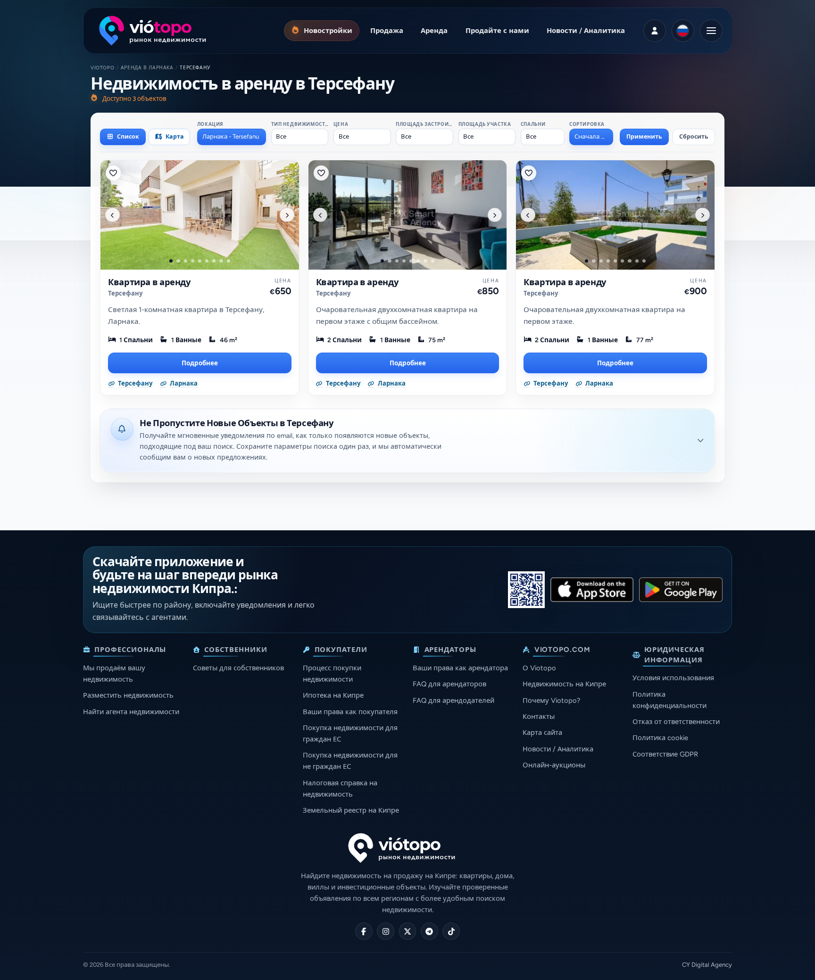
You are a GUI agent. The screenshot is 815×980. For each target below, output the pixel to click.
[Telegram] (429, 931)
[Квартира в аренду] (199, 215)
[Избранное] (113, 173)
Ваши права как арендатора (460, 668)
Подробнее (200, 363)
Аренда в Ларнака (147, 68)
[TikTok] (451, 931)
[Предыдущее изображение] (112, 215)
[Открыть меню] (711, 30)
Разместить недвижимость (128, 695)
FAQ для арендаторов (449, 684)
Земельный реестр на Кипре (351, 810)
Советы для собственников (238, 668)
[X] (407, 931)
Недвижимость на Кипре (564, 684)
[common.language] (683, 30)
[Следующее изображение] (287, 215)
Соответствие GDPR (665, 754)
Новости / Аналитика (558, 749)
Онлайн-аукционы (554, 765)
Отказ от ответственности (676, 721)
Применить (644, 136)
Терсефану (125, 293)
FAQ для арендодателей (453, 700)
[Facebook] (364, 931)
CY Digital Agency (707, 964)
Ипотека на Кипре (333, 695)
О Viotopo (539, 668)
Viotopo (102, 68)
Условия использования (673, 678)
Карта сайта (542, 732)
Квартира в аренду (149, 282)
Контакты (539, 716)
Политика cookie (660, 737)
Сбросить (693, 136)
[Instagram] (385, 931)
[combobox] (231, 137)
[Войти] (654, 30)
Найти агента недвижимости (131, 712)
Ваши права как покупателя (350, 712)
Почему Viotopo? (551, 700)
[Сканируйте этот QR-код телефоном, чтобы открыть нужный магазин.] (526, 589)
